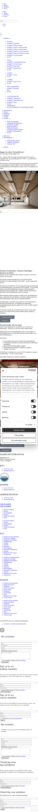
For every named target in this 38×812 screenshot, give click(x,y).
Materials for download (10, 596)
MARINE (4, 580)
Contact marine (8, 597)
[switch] (33, 406)
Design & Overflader (9, 538)
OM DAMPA (5, 504)
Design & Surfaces (9, 584)
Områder (6, 545)
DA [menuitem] (5, 24)
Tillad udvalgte (19, 435)
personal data (18, 718)
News (5, 594)
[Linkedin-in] (12, 630)
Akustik (6, 543)
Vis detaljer (28, 424)
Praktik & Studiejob (9, 516)
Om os (5, 8)
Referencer (7, 546)
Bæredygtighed (8, 513)
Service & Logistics (9, 588)
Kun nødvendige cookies (19, 440)
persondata (23, 660)
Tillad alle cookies (19, 430)
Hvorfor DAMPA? (9, 509)
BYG (2, 533)
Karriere (6, 514)
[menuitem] (5, 24)
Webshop (6, 7)
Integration (7, 586)
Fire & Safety (7, 589)
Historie (6, 511)
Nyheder (6, 551)
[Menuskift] (1, 34)
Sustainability (7, 592)
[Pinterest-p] (7, 630)
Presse (5, 517)
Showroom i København (10, 549)
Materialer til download (10, 553)
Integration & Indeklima (10, 540)
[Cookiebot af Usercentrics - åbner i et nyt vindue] (28, 370)
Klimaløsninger (8, 541)
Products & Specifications (11, 583)
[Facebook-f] (16, 630)
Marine (6, 5)
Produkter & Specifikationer (11, 537)
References (7, 591)
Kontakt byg (7, 554)
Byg (5, 4)
